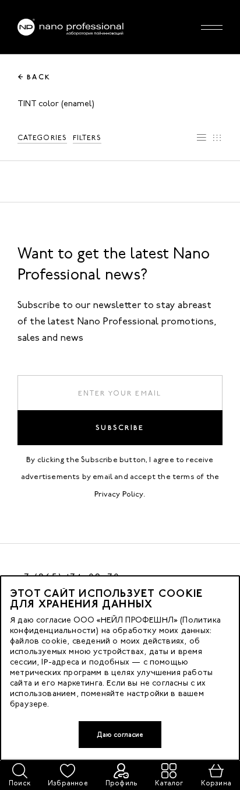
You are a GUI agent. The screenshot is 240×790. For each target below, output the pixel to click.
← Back (34, 77)
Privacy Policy (118, 494)
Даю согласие (120, 734)
